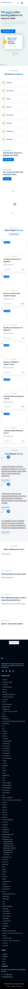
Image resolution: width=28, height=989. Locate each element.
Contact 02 (5, 738)
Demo (4, 768)
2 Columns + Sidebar (7, 682)
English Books (6, 775)
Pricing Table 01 (6, 886)
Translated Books (7, 921)
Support (4, 964)
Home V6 (5, 812)
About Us (5, 692)
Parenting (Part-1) (7, 881)
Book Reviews (6, 723)
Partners (5, 884)
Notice (4, 869)
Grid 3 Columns (6, 790)
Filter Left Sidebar (7, 785)
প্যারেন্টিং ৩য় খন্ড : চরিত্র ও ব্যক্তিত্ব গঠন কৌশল (11, 940)
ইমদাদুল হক (5, 935)
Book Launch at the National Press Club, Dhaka (14, 721)
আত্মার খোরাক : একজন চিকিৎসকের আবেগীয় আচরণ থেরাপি (12, 933)
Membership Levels (8, 852)
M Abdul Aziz (6, 832)
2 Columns (5, 679)
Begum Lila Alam (6, 706)
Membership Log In (7, 857)
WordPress (5, 956)
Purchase (18, 986)
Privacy (4, 959)
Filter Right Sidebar (7, 787)
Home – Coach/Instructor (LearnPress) (12, 800)
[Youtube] (9, 671)
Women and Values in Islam (9, 931)
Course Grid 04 (6, 750)
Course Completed (7, 741)
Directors (5, 770)
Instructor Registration (8, 819)
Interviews (5, 827)
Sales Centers (6, 896)
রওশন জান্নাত (5, 943)
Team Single (5, 908)
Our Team (5, 876)
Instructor (5, 814)
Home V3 (5, 805)
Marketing (6, 413)
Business (6, 276)
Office (4, 874)
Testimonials (6, 918)
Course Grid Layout (7, 758)
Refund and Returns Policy (9, 894)
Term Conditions (6, 913)
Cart (4, 726)
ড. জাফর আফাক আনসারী (7, 938)
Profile (4, 891)
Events (4, 778)
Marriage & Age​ (6, 837)
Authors (4, 702)
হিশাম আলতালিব (5, 945)
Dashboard (5, 765)
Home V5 (5, 810)
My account (5, 859)
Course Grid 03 (6, 748)
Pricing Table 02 (6, 889)
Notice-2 (5, 871)
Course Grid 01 (6, 743)
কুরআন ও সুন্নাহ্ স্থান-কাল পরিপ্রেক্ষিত (11, 711)
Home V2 (5, 802)
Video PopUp (6, 926)
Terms (13, 986)
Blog (4, 714)
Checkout (5, 731)
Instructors (5, 822)
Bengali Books (6, 709)
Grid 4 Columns (6, 792)
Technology (6, 310)
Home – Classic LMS (7, 797)
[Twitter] (6, 671)
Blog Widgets (6, 718)
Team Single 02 (6, 911)
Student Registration (7, 906)
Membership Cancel (8, 843)
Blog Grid (5, 716)
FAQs (4, 780)
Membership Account (8, 839)
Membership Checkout (9, 846)
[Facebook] (2, 671)
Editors (4, 773)
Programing (6, 242)
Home (4, 795)
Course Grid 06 (6, 755)
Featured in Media (7, 782)
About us (5, 689)
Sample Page (6, 899)
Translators (5, 923)
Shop (4, 901)
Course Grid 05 (6, 753)
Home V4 (5, 807)
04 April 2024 (6, 620)
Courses (5, 760)
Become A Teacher (7, 704)
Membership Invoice (8, 850)
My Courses (5, 864)
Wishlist (4, 928)
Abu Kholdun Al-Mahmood (9, 694)
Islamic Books (6, 829)
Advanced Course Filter (8, 697)
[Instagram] (13, 671)
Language (4, 954)
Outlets (4, 879)
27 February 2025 (7, 570)
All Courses (5, 699)
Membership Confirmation (10, 848)
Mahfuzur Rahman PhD (8, 834)
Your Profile (6, 854)
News (4, 867)
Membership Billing (8, 841)
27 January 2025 (7, 594)
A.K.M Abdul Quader (7, 687)
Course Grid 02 (6, 746)
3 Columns (5, 684)
